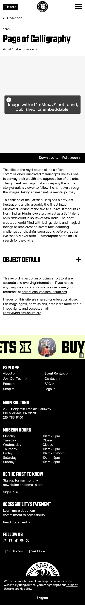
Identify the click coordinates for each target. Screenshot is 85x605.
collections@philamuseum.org (44, 292)
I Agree (42, 597)
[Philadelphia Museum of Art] (42, 6)
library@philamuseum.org (22, 313)
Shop (7, 389)
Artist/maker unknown (20, 49)
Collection (14, 18)
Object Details (22, 259)
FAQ (47, 383)
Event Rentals (54, 373)
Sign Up (9, 492)
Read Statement (15, 522)
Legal (48, 389)
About (7, 373)
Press (7, 383)
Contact (50, 378)
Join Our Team (13, 378)
